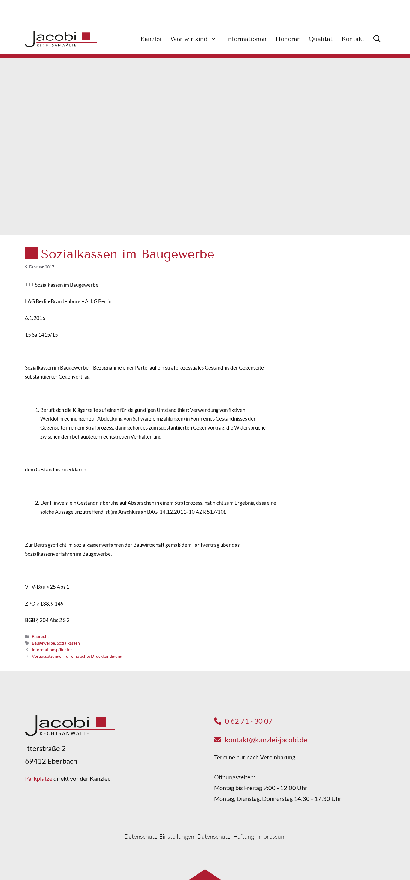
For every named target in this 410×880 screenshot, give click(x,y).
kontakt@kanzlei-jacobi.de (266, 739)
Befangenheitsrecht (341, 294)
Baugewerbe (43, 642)
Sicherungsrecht (337, 339)
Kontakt (353, 39)
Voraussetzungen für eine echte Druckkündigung (77, 656)
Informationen (246, 39)
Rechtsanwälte (335, 305)
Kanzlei (150, 39)
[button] (377, 39)
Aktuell (360, 266)
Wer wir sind (188, 39)
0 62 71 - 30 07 (249, 721)
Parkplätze (38, 778)
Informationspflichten (52, 649)
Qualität (321, 39)
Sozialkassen (68, 642)
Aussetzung (332, 328)
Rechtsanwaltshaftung (343, 316)
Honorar (288, 39)
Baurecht (40, 636)
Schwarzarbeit (335, 283)
